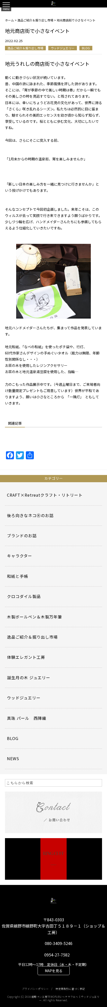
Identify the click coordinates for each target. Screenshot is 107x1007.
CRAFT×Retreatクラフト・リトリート (45, 495)
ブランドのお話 (22, 535)
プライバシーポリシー (35, 989)
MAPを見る (53, 970)
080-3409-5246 (58, 943)
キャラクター (19, 556)
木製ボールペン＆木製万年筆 (34, 617)
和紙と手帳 (17, 576)
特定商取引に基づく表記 (70, 989)
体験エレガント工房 (26, 657)
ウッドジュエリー (62, 48)
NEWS (13, 758)
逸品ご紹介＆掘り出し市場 (25, 48)
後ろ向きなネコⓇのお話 (30, 515)
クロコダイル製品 (24, 596)
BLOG (86, 48)
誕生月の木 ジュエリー (28, 677)
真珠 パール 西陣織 (26, 718)
